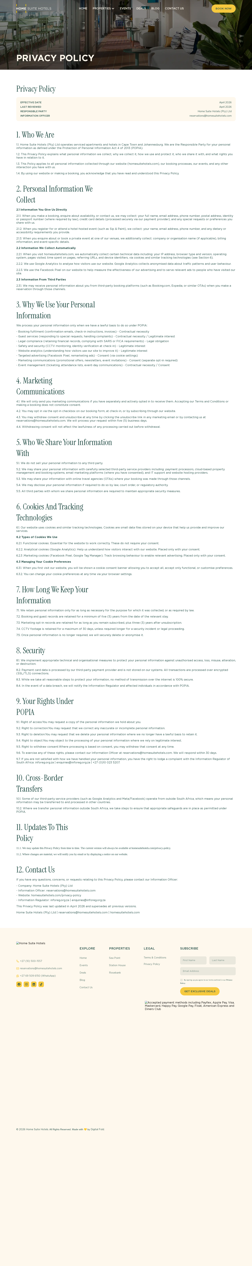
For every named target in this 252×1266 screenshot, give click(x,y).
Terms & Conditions (155, 957)
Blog (82, 980)
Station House (117, 965)
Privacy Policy (152, 964)
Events (84, 965)
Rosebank (115, 972)
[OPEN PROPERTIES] (113, 9)
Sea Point (114, 958)
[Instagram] (26, 984)
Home (83, 958)
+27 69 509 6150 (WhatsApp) (38, 975)
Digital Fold (97, 1129)
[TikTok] (41, 984)
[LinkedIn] (34, 984)
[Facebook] (19, 984)
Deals (83, 972)
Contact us (86, 987)
